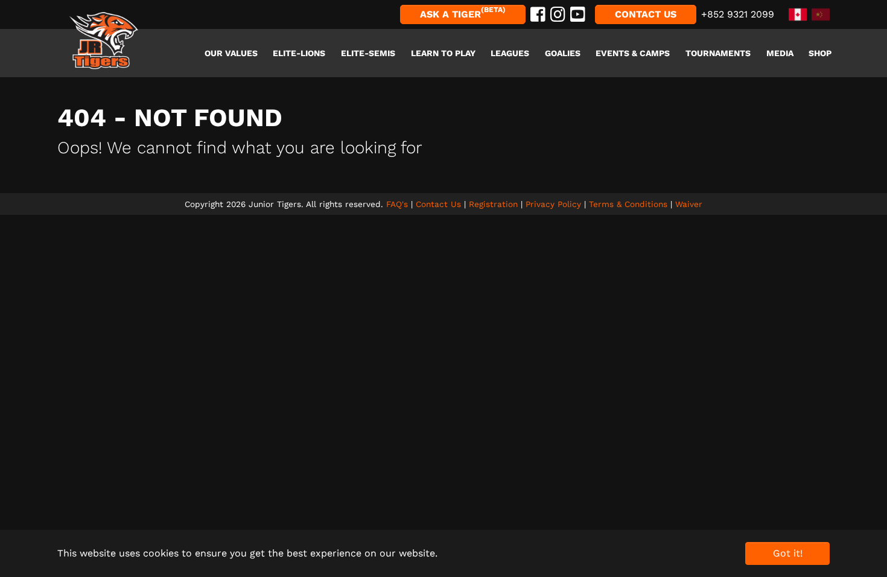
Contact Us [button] (645, 14)
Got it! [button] (788, 553)
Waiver (688, 204)
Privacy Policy (553, 204)
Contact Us (438, 204)
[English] (795, 13)
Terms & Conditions (628, 204)
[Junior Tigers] (103, 41)
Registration (493, 204)
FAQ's (397, 204)
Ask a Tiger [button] (463, 12)
